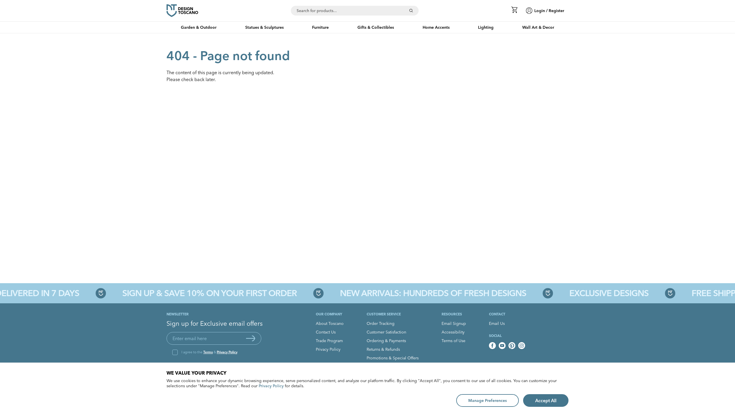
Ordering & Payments (386, 340)
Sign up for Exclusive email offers (215, 323)
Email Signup (454, 323)
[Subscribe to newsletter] (251, 338)
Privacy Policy (227, 352)
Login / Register (549, 10)
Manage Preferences (487, 400)
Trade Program (329, 340)
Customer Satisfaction (386, 332)
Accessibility (453, 332)
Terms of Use (453, 340)
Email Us (497, 323)
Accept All (545, 400)
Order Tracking (380, 323)
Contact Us (326, 332)
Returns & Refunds (383, 349)
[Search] (411, 10)
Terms (208, 352)
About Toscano (330, 323)
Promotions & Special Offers (393, 358)
